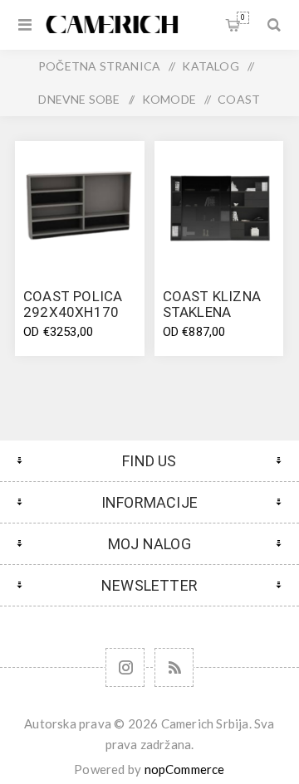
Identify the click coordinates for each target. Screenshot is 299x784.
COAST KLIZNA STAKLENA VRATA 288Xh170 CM (212, 320)
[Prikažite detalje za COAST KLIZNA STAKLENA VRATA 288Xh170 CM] (219, 205)
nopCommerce (185, 769)
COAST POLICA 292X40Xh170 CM (72, 312)
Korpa (243, 17)
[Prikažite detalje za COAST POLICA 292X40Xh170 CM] (80, 205)
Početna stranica (99, 66)
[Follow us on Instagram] (125, 667)
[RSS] (174, 667)
